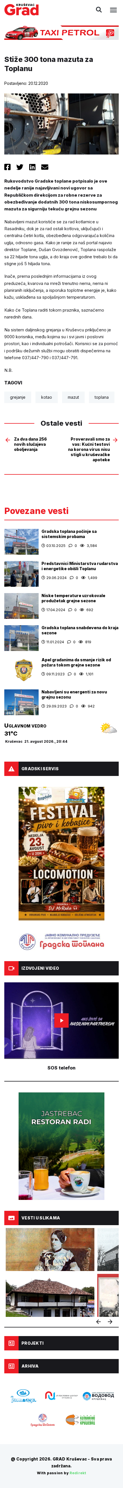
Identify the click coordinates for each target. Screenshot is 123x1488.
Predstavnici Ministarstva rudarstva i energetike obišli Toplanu (79, 566)
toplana (102, 397)
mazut (73, 397)
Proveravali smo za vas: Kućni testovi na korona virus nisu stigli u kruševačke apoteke (89, 449)
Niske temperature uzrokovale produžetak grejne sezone (73, 598)
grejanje (17, 397)
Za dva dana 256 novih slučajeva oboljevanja (30, 444)
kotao (46, 397)
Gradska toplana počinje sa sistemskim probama (69, 534)
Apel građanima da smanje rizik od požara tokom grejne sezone (76, 662)
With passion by (61, 1473)
